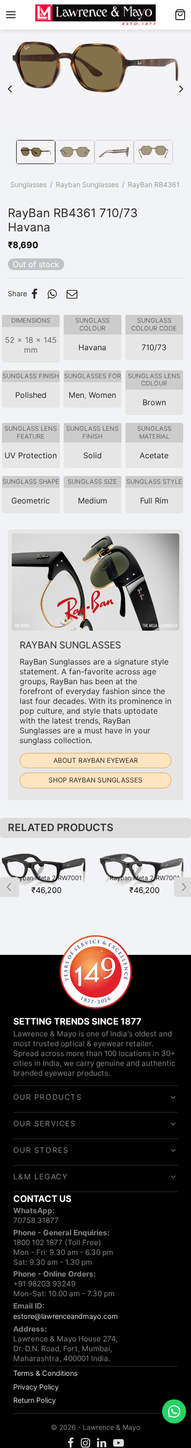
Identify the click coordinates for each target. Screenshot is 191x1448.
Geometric (30, 500)
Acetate (154, 455)
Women (102, 395)
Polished (31, 395)
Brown (154, 402)
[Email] (72, 293)
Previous (10, 84)
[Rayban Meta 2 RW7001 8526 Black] (144, 869)
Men (76, 395)
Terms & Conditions (45, 1373)
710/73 (154, 347)
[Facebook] (34, 293)
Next (181, 84)
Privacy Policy (36, 1387)
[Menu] (11, 15)
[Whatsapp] (52, 293)
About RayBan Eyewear (95, 760)
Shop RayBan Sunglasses (95, 780)
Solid (92, 455)
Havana (92, 347)
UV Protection (30, 455)
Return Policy (34, 1400)
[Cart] (180, 15)
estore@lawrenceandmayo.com (65, 1316)
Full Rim (154, 500)
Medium (92, 500)
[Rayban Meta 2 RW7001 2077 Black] (46, 869)
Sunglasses (28, 184)
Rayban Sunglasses (87, 184)
